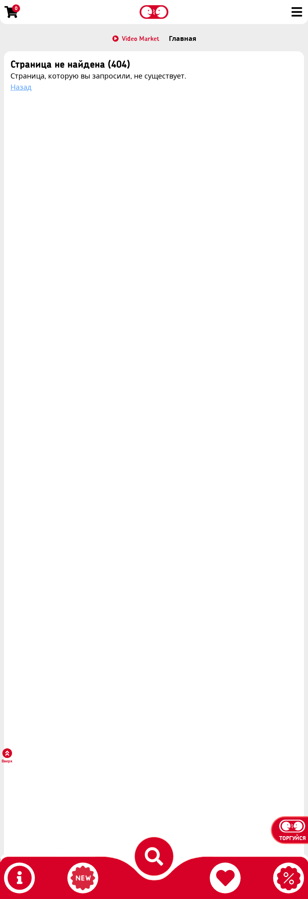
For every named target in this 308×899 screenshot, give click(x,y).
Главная (182, 38)
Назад (20, 87)
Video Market (140, 38)
